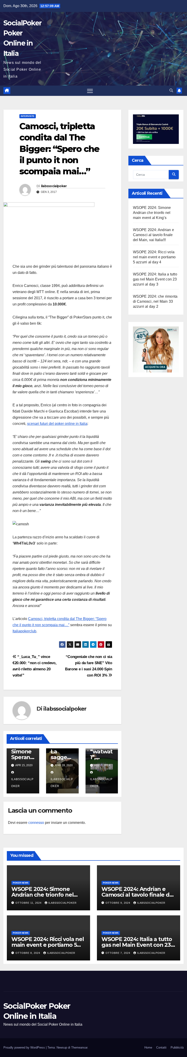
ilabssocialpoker (54, 186)
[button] (171, 90)
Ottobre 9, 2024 (118, 902)
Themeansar (79, 1047)
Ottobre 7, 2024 (118, 953)
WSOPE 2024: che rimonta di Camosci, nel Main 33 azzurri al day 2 (155, 301)
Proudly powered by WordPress (24, 1047)
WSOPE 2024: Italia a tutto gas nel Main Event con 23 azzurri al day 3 (155, 279)
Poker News (21, 883)
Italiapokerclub (24, 631)
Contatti (161, 1047)
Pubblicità (177, 1047)
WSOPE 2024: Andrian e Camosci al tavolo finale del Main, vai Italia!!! (153, 235)
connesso (36, 823)
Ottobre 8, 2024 (28, 953)
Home (148, 1047)
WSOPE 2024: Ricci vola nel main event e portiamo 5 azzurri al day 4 (154, 257)
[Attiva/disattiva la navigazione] (90, 90)
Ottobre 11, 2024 (29, 902)
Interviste (27, 116)
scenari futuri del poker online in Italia (57, 424)
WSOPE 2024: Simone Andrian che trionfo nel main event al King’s (152, 213)
